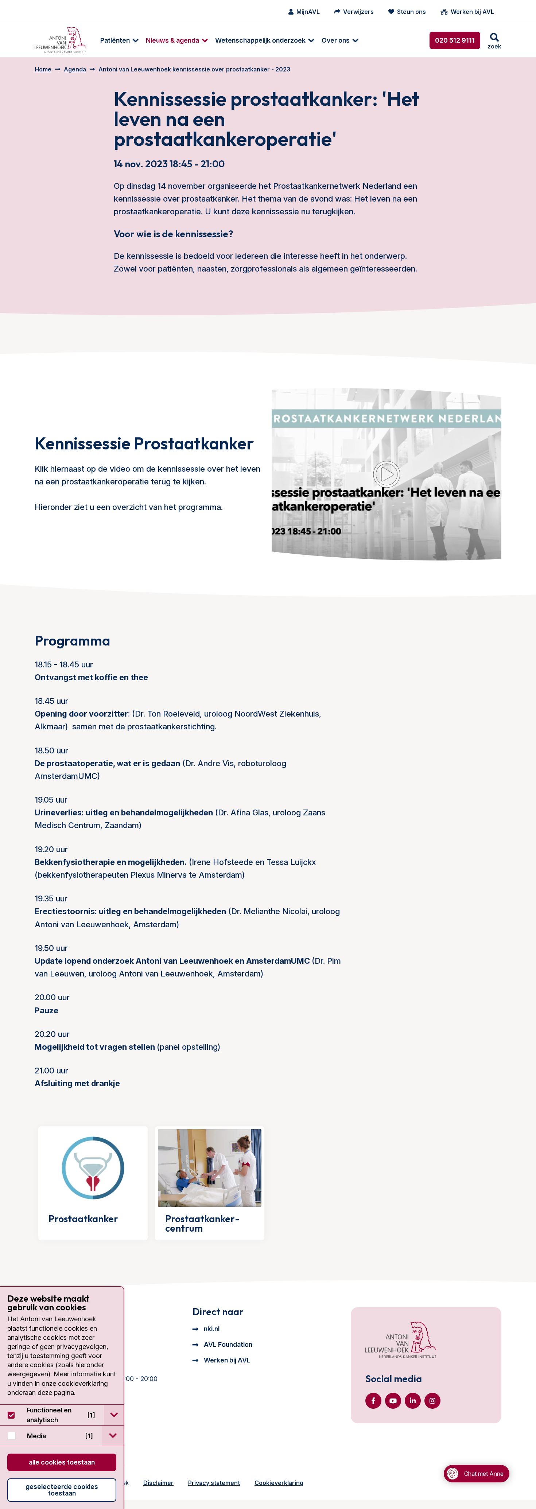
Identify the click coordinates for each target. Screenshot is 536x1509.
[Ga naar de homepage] (400, 1341)
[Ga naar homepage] (60, 40)
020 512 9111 (455, 40)
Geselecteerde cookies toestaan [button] (62, 1490)
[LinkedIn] (413, 1401)
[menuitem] (116, 40)
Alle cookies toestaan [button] (62, 1462)
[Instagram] (432, 1401)
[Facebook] (373, 1401)
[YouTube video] (386, 474)
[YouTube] (393, 1401)
